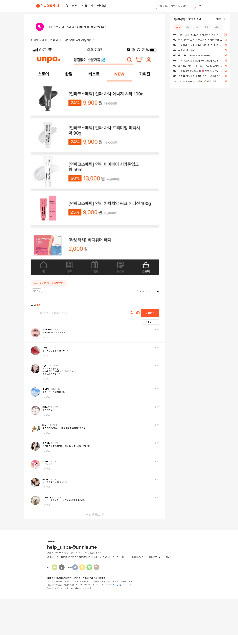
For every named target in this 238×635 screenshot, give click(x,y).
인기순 (149, 321)
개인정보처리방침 (64, 578)
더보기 (219, 18)
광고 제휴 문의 (99, 578)
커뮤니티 (87, 5)
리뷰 (75, 5)
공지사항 (77, 578)
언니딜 (101, 5)
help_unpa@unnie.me (123, 585)
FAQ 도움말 (87, 578)
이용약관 (51, 578)
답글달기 (47, 337)
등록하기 (150, 312)
